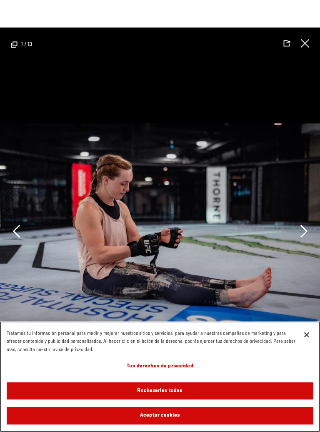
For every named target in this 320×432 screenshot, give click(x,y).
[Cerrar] (307, 335)
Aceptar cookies (160, 415)
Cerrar (305, 43)
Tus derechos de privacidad (160, 366)
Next (304, 231)
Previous (16, 231)
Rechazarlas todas (159, 391)
